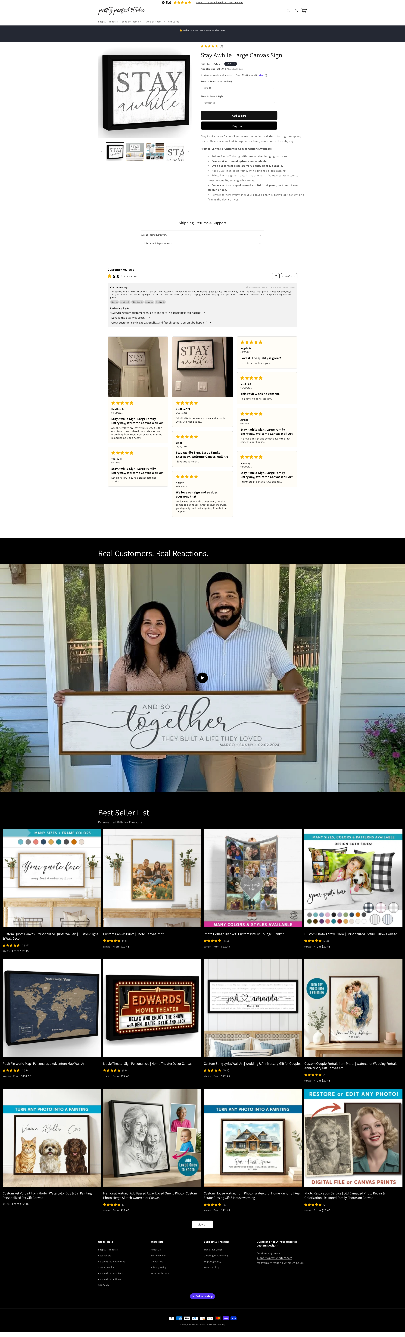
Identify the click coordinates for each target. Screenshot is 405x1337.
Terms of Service (160, 1273)
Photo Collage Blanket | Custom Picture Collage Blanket (244, 934)
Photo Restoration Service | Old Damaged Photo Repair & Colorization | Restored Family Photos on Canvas (344, 1195)
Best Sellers (104, 1255)
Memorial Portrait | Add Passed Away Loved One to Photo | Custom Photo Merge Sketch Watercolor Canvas (150, 1195)
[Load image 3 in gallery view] (155, 152)
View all (202, 1224)
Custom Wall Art (107, 1267)
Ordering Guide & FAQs (216, 1255)
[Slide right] (188, 151)
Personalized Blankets (110, 1273)
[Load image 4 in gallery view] (175, 152)
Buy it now (239, 126)
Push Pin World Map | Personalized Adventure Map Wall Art (44, 1063)
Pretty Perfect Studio (196, 1324)
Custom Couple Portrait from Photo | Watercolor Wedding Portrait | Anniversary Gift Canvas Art (351, 1065)
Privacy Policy (158, 1267)
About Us (156, 1249)
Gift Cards (103, 1285)
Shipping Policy (212, 1261)
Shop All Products (108, 1249)
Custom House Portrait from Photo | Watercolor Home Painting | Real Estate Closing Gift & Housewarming (252, 1195)
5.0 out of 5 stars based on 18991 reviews (219, 2)
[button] (131, 21)
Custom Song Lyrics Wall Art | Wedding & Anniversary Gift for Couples (252, 1063)
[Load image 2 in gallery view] (135, 152)
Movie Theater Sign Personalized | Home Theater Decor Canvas (147, 1063)
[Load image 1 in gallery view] (115, 152)
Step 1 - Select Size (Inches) (216, 81)
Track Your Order (213, 1249)
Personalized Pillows (109, 1279)
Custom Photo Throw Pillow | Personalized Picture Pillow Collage (350, 934)
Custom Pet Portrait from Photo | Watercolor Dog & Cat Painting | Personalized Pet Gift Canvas (48, 1195)
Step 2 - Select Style (212, 96)
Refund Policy (211, 1267)
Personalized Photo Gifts (111, 1261)
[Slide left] (101, 151)
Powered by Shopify (216, 1324)
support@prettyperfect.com (274, 1258)
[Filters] (276, 276)
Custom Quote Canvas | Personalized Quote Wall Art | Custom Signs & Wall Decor (50, 936)
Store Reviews (159, 1255)
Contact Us (157, 1261)
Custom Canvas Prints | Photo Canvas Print (133, 934)
